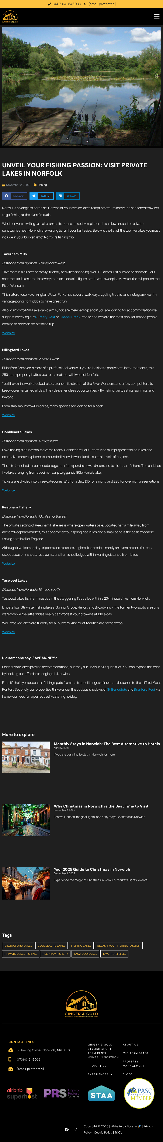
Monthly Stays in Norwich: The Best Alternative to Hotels (107, 743)
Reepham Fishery (55, 953)
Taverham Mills (114, 953)
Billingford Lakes (18, 945)
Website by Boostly (124, 1126)
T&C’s (118, 1132)
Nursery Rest (45, 317)
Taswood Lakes (85, 953)
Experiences (98, 1074)
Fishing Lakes (81, 945)
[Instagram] (75, 1129)
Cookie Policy (103, 1132)
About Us (130, 1044)
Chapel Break (70, 317)
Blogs (128, 1074)
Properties (97, 1066)
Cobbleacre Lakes (51, 945)
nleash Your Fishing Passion (118, 945)
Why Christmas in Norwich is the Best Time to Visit (101, 806)
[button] (14, 196)
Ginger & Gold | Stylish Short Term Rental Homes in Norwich (103, 1051)
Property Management (134, 1064)
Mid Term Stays (135, 1053)
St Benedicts (117, 689)
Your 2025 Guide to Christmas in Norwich (92, 869)
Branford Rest (144, 689)
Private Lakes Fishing (20, 953)
